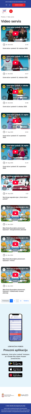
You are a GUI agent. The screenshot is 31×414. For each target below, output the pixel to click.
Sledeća (26, 300)
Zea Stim (23, 406)
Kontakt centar (19, 4)
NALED (11, 406)
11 (20, 300)
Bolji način (26, 411)
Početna (3, 17)
